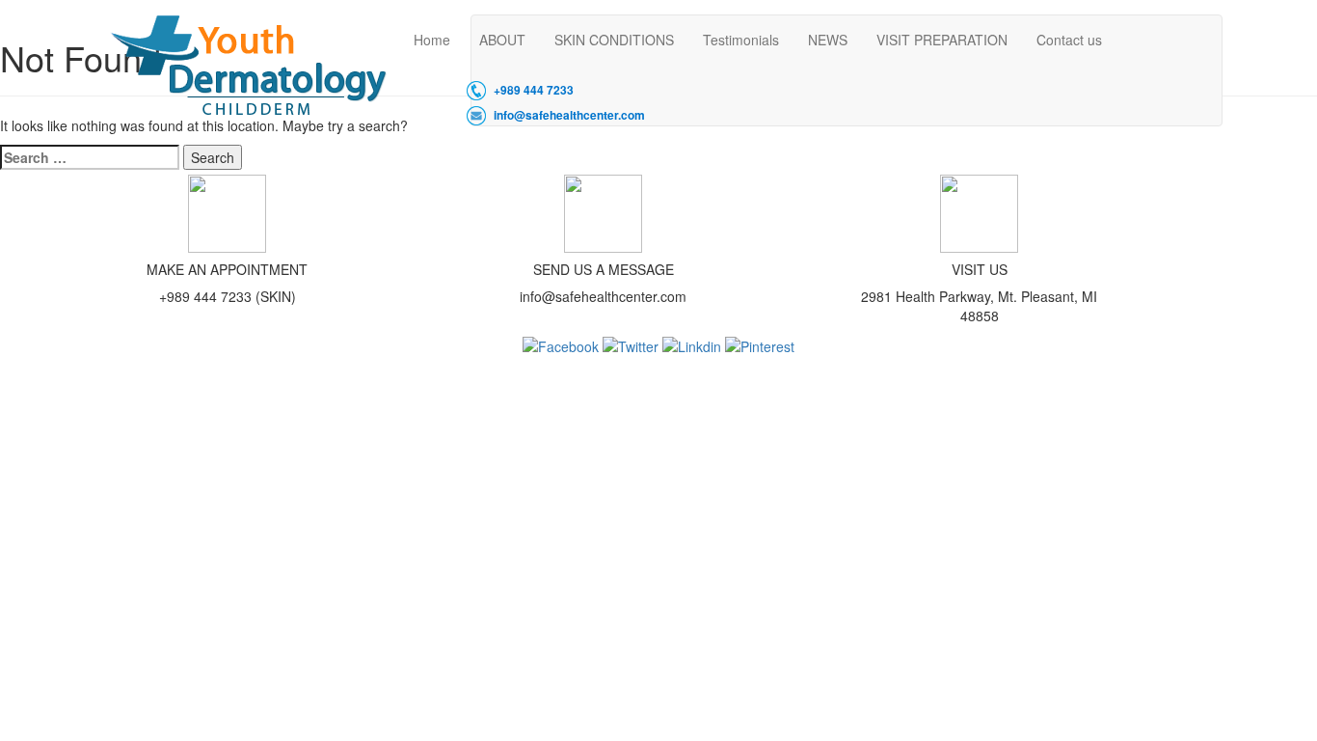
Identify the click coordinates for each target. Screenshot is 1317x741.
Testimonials (741, 39)
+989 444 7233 (534, 90)
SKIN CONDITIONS (614, 39)
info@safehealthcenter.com (569, 115)
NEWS (827, 39)
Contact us (1069, 39)
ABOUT (502, 39)
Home (432, 39)
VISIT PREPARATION (942, 39)
